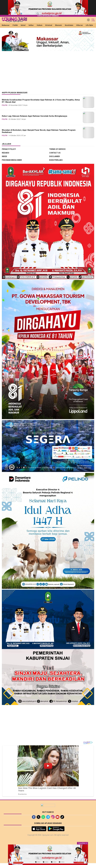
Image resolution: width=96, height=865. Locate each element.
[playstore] (56, 828)
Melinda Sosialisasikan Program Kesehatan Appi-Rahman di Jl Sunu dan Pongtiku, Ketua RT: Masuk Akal (41, 101)
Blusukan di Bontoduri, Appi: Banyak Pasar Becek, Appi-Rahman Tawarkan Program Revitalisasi (39, 131)
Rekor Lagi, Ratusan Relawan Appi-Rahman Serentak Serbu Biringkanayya (34, 116)
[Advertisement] (48, 69)
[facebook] (34, 817)
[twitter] (38, 817)
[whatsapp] (43, 817)
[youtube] (57, 817)
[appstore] (39, 828)
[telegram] (48, 817)
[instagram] (53, 817)
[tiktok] (62, 817)
